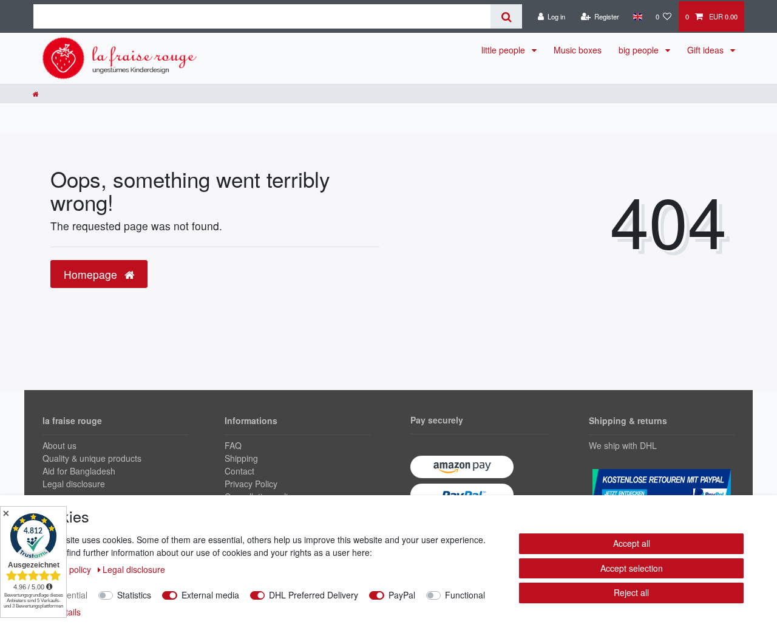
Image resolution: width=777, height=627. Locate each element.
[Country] (637, 16)
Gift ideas (706, 50)
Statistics (134, 595)
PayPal (401, 595)
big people (640, 50)
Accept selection (631, 568)
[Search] (505, 16)
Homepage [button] (92, 274)
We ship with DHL (623, 445)
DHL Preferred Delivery (313, 595)
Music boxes (578, 50)
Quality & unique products (91, 458)
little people (504, 50)
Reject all (631, 592)
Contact (239, 471)
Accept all (631, 543)
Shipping (241, 458)
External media (210, 595)
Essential (70, 595)
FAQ (233, 445)
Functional (465, 595)
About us (59, 445)
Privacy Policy (251, 484)
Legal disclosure (73, 484)
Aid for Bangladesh (78, 471)
